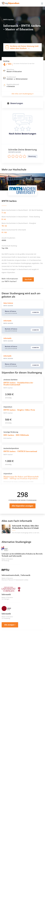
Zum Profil (28, 279)
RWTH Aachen (9, 201)
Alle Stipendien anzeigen (22, 506)
